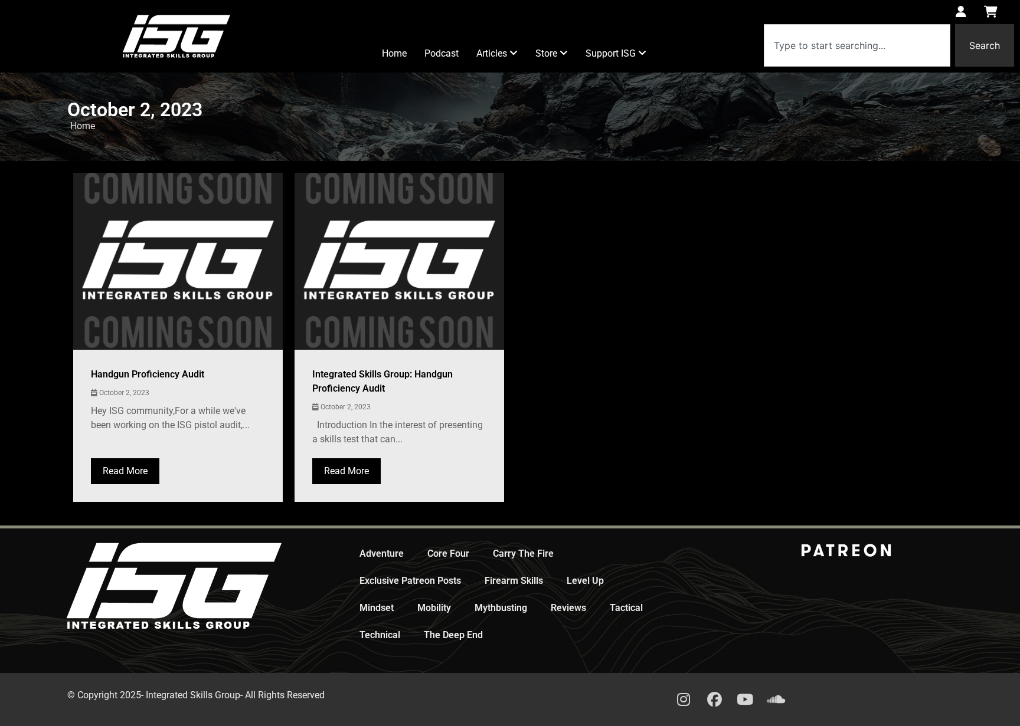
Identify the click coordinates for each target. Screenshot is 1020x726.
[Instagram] (683, 699)
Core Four (448, 553)
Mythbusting (501, 607)
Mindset (376, 607)
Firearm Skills (514, 580)
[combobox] (857, 45)
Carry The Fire (523, 553)
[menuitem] (497, 54)
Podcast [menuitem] (441, 53)
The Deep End (453, 634)
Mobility (434, 607)
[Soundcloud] (775, 699)
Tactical (626, 607)
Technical (379, 634)
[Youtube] (745, 699)
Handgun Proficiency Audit (147, 374)
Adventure (381, 553)
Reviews (568, 607)
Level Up (585, 580)
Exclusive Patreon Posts (410, 580)
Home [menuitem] (394, 53)
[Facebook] (714, 699)
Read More (125, 471)
